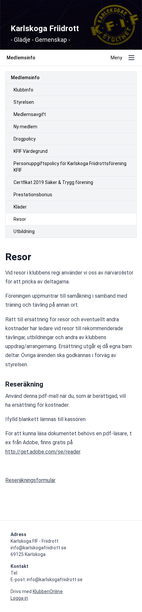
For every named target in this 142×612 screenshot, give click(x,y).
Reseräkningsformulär (30, 480)
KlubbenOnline (48, 591)
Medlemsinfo (25, 77)
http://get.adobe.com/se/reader (42, 452)
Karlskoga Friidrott (45, 28)
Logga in (19, 598)
